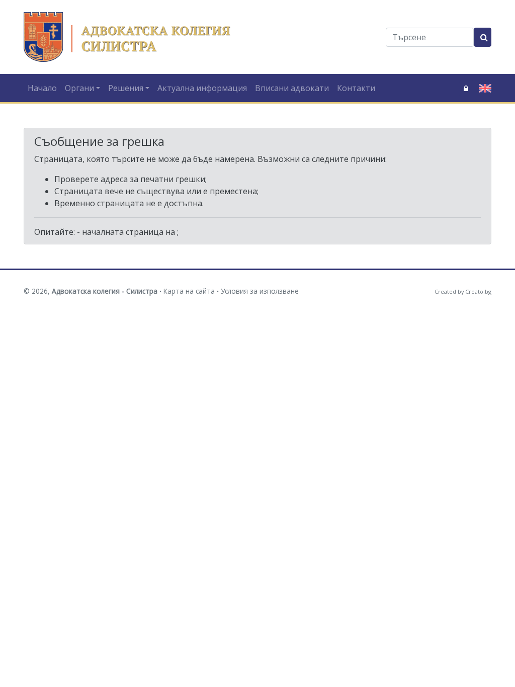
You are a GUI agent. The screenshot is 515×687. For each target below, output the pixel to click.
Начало (42, 88)
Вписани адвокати (292, 88)
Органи (79, 88)
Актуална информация (202, 88)
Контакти (356, 88)
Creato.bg (478, 291)
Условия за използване (260, 291)
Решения (125, 88)
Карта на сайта (189, 291)
